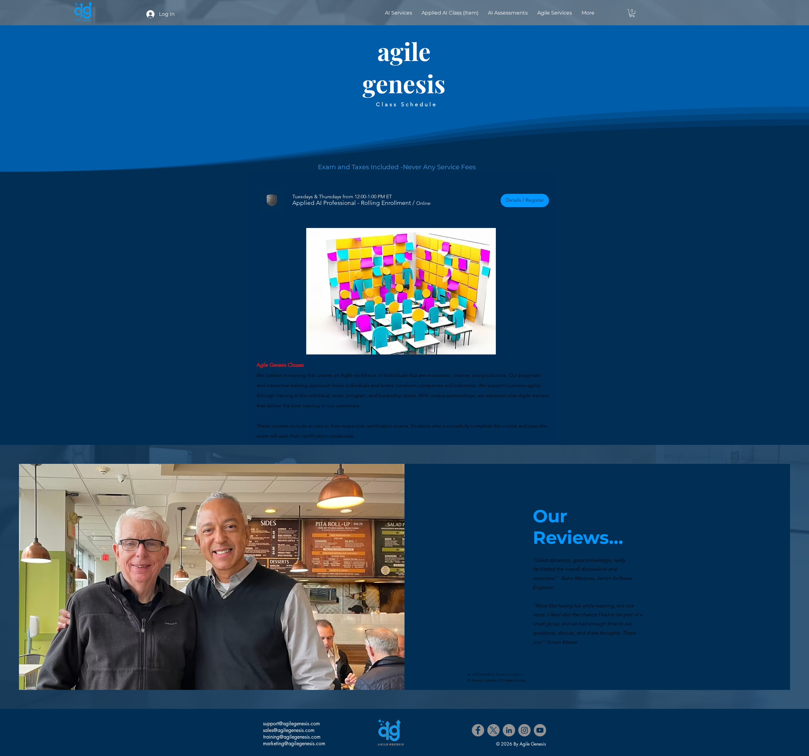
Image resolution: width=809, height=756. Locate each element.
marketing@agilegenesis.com (294, 743)
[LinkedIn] (509, 730)
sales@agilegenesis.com (288, 730)
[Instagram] (524, 730)
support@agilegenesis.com (291, 723)
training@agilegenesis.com (291, 737)
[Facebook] (478, 730)
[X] (493, 730)
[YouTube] (540, 730)
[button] (632, 13)
